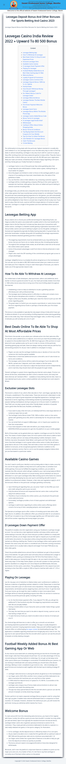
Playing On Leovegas (29, 68)
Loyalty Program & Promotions (33, 78)
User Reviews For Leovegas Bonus (34, 139)
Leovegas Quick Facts (30, 109)
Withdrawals (27, 123)
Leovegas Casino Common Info (33, 80)
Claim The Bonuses (29, 141)
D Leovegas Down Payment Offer (34, 66)
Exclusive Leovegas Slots (31, 62)
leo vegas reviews (32, 629)
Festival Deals (27, 87)
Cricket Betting (27, 143)
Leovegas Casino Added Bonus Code (34, 116)
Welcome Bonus (28, 75)
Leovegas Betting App (30, 53)
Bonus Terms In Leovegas (31, 118)
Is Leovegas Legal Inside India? (33, 121)
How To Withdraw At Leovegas (33, 55)
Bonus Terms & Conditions (31, 130)
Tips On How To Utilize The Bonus (34, 136)
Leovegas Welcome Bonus (31, 98)
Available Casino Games (30, 64)
